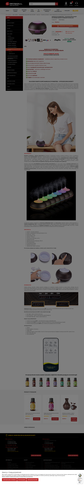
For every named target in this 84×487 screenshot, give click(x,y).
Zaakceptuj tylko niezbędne (9, 479)
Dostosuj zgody (21, 479)
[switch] (80, 482)
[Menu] (82, 474)
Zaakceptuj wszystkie (32, 479)
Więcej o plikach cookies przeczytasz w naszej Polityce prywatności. (17, 476)
